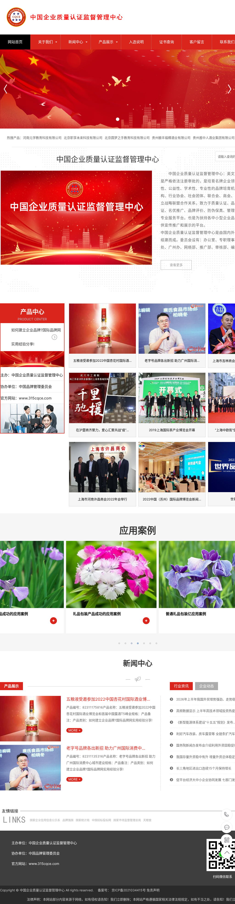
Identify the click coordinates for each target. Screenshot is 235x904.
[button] (230, 89)
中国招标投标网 (101, 820)
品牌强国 (67, 820)
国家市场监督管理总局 (127, 820)
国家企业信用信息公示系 (45, 820)
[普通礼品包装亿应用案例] (133, 607)
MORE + (74, 730)
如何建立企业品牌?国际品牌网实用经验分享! (36, 337)
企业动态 (206, 686)
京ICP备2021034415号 (129, 890)
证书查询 (166, 42)
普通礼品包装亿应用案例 (114, 613)
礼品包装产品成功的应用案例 (25, 613)
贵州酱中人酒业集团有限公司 (214, 138)
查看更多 (176, 265)
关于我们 (45, 42)
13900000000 (227, 815)
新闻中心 (75, 42)
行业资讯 (181, 686)
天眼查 (147, 820)
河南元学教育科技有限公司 (42, 138)
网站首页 (15, 42)
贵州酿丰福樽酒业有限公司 (171, 138)
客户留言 (197, 42)
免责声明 (153, 890)
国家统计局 (83, 820)
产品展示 (106, 42)
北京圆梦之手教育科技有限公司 (127, 138)
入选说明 (136, 42)
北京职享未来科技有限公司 (83, 138)
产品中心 (32, 311)
